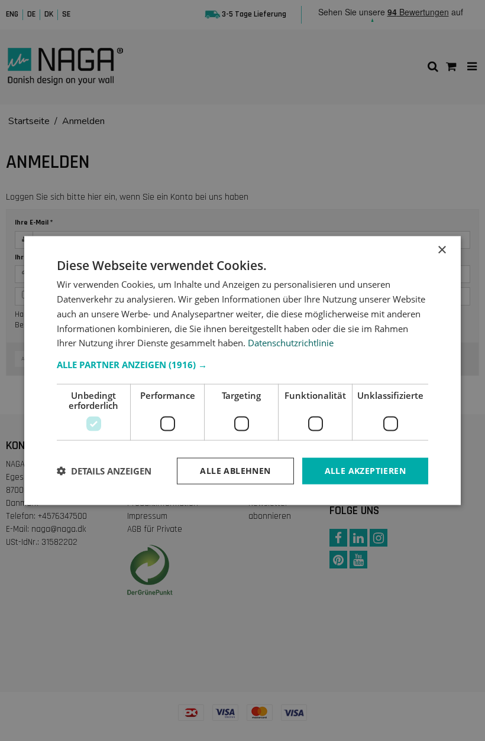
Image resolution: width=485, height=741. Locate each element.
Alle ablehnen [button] (235, 470)
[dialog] (242, 370)
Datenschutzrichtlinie (291, 343)
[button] (242, 364)
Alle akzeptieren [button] (365, 470)
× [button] (441, 250)
